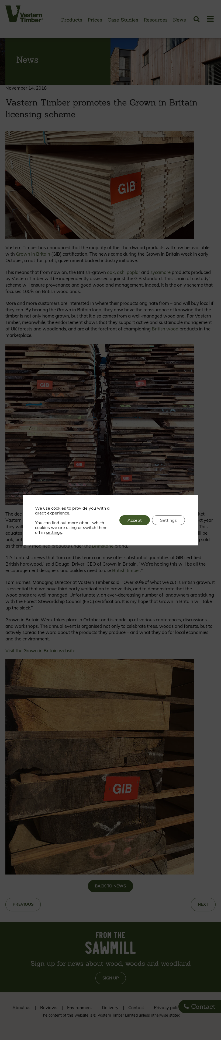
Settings (168, 520)
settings (54, 532)
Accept (134, 520)
